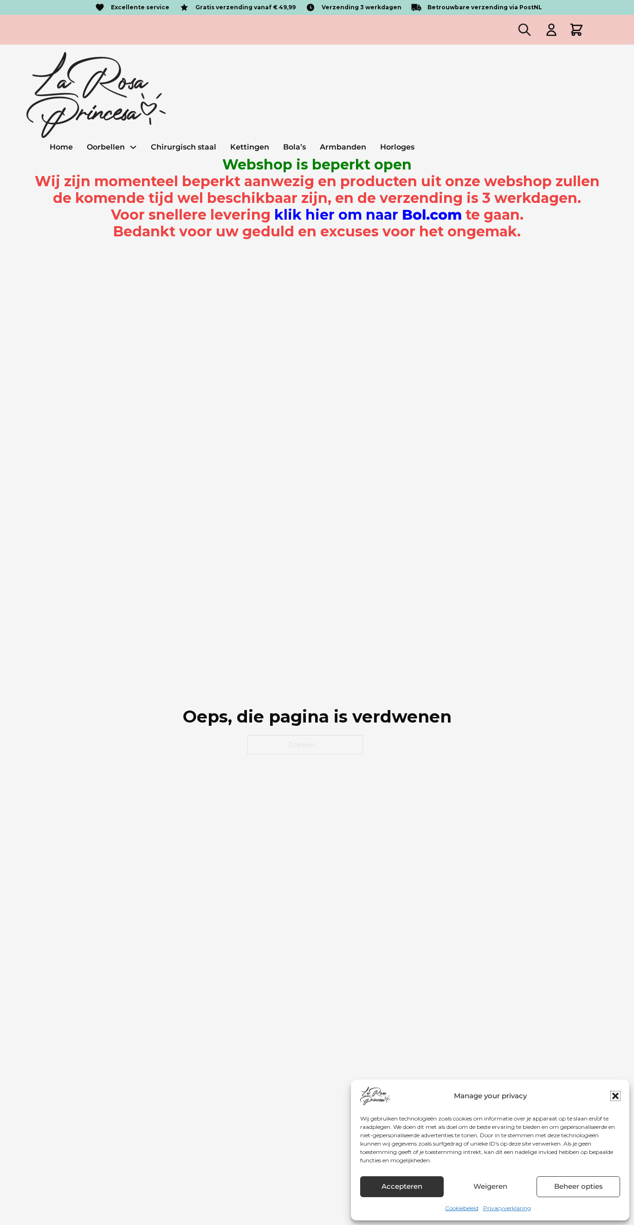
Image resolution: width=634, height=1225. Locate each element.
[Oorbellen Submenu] (133, 147)
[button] (615, 1096)
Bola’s (294, 147)
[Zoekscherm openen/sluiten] (524, 29)
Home (61, 147)
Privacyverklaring (507, 1208)
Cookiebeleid (462, 1208)
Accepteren (402, 1186)
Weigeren (490, 1186)
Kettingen (249, 147)
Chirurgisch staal (183, 147)
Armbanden (343, 147)
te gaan (397, 214)
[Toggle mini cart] (576, 29)
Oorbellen (106, 147)
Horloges (397, 147)
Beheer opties (578, 1186)
